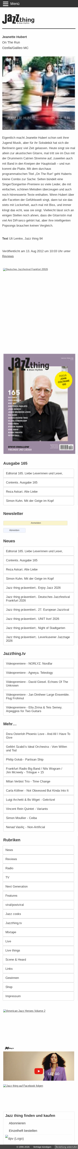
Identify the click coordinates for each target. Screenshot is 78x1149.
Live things (12, 950)
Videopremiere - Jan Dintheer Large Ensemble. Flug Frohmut (37, 696)
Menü (14, 4)
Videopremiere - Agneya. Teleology (29, 672)
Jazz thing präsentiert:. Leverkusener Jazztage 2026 (38, 638)
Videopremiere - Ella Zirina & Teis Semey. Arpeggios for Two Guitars (34, 709)
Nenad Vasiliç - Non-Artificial (25, 827)
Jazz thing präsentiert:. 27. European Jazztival (37, 609)
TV (7, 877)
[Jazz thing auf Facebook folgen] (39, 1096)
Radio (9, 868)
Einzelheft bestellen (23, 1131)
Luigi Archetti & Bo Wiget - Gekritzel (30, 799)
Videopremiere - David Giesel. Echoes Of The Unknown (37, 683)
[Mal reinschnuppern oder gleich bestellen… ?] (39, 1025)
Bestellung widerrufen (66, 1147)
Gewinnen (12, 978)
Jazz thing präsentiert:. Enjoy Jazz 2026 (33, 587)
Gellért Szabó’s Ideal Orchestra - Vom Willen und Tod (36, 748)
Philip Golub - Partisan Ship (24, 759)
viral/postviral (14, 905)
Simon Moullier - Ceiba (21, 818)
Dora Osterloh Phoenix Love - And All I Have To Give (38, 735)
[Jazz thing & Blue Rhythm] (19, 23)
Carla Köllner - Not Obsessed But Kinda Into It (37, 790)
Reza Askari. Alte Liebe (22, 491)
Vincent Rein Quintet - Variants (27, 809)
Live (8, 941)
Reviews (8, 256)
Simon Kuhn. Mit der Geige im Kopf (30, 501)
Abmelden (14, 530)
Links (9, 968)
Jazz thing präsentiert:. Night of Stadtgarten (35, 628)
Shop (8, 987)
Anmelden (36, 523)
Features (11, 895)
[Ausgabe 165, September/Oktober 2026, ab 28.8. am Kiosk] (40, 404)
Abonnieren (17, 1123)
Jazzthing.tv (13, 923)
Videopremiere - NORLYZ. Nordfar (29, 663)
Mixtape (10, 932)
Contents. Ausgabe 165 (21, 482)
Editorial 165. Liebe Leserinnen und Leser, (34, 473)
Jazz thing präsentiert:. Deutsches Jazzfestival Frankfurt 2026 (38, 598)
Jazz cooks (13, 914)
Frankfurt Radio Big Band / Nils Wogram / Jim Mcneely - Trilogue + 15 (34, 770)
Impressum (13, 996)
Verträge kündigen (42, 1147)
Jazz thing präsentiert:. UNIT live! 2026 (32, 619)
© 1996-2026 (23, 1147)
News (9, 850)
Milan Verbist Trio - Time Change (28, 781)
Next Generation (16, 886)
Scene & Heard (15, 959)
